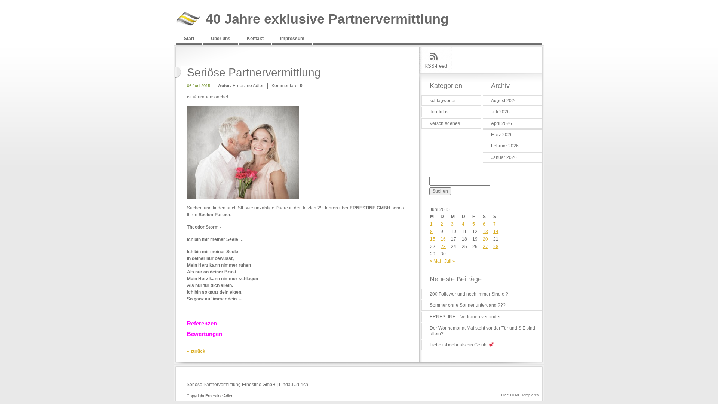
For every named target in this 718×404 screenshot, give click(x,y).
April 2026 (501, 123)
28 (495, 246)
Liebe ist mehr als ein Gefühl (459, 345)
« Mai (435, 261)
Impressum (292, 38)
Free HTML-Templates (520, 395)
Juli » (449, 261)
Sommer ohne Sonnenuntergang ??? (468, 305)
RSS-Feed (435, 66)
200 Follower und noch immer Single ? (469, 294)
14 (495, 231)
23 (443, 246)
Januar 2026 (504, 157)
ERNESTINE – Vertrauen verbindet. (465, 316)
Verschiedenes (445, 123)
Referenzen (202, 323)
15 (432, 239)
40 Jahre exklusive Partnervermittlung (327, 19)
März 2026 (502, 134)
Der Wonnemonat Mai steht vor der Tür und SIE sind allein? (482, 330)
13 (485, 231)
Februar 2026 (505, 146)
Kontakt (255, 38)
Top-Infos (439, 111)
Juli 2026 (500, 111)
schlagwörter (443, 100)
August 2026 (504, 100)
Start (189, 38)
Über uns (220, 38)
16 (443, 239)
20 (485, 239)
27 (485, 246)
